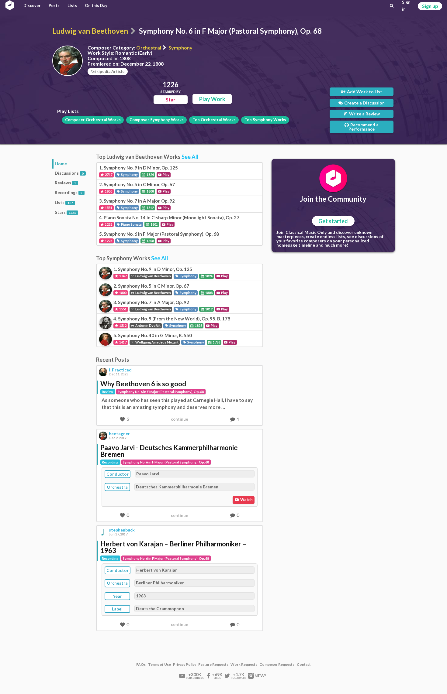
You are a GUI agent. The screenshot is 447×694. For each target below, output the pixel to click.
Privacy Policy (184, 664)
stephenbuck (122, 530)
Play (165, 174)
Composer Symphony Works (157, 119)
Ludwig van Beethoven (90, 30)
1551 (108, 208)
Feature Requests (213, 664)
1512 (122, 325)
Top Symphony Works (265, 119)
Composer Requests (276, 664)
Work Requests (243, 664)
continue (179, 419)
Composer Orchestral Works (93, 119)
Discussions (69, 173)
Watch (246, 499)
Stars (65, 212)
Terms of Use (159, 664)
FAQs (141, 664)
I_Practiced (120, 370)
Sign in (406, 6)
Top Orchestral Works (214, 119)
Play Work (212, 99)
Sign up (430, 6)
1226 (108, 241)
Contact (304, 664)
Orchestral (148, 47)
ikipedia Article (110, 71)
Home (61, 163)
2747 (108, 174)
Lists (72, 5)
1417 (122, 342)
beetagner (119, 434)
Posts (54, 5)
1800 (108, 191)
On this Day (96, 5)
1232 (108, 224)
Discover (32, 5)
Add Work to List (364, 91)
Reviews (65, 182)
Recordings (68, 192)
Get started (333, 221)
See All (190, 156)
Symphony (180, 47)
